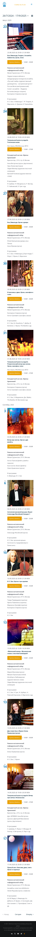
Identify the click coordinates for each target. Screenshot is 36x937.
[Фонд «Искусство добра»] (5, 2)
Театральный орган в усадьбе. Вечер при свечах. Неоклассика (20, 796)
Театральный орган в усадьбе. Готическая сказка (17, 141)
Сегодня (18, 914)
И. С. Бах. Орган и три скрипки (17, 581)
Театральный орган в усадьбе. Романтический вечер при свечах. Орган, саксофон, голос (19, 364)
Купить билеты (14, 62)
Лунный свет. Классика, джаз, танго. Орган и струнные (19, 868)
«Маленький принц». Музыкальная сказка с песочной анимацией (19, 652)
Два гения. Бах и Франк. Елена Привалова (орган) (17, 732)
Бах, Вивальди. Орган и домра (17, 222)
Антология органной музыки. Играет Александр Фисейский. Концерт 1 (19, 513)
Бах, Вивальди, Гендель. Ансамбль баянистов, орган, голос (19, 56)
